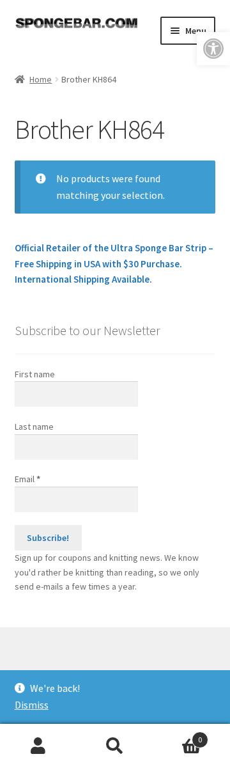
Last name (34, 426)
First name (35, 374)
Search (115, 746)
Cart (177, 735)
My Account (38, 746)
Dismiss (32, 704)
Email (27, 479)
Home (40, 79)
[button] (213, 48)
